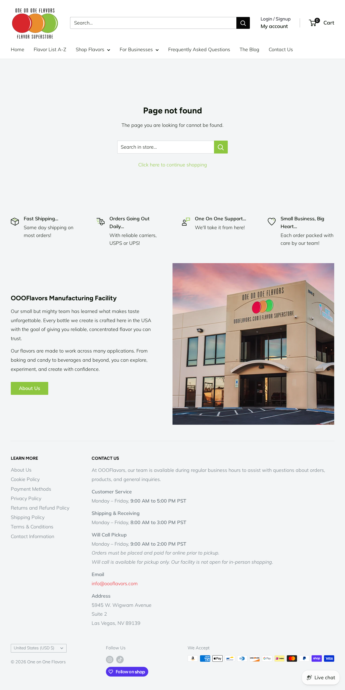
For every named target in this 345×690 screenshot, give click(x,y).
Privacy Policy (26, 498)
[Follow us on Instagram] (109, 659)
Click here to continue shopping (172, 165)
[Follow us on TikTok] (120, 659)
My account (274, 26)
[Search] (243, 23)
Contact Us (281, 49)
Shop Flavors (90, 49)
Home (17, 49)
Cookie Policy (25, 479)
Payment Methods (31, 489)
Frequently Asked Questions (199, 49)
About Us (29, 388)
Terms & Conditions (32, 527)
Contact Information (32, 536)
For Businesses (136, 49)
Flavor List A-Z (50, 49)
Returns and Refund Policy (40, 508)
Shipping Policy (27, 517)
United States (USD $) (34, 647)
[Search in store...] (221, 147)
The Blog (249, 49)
